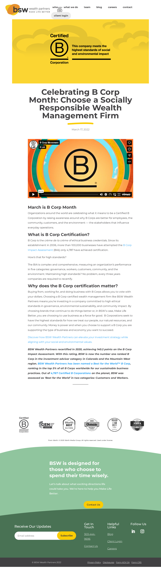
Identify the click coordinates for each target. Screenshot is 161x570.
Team (87, 7)
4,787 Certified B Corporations (71, 373)
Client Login (61, 15)
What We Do (71, 7)
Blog (99, 7)
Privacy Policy (94, 562)
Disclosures (108, 562)
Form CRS (136, 562)
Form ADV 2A (123, 562)
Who (55, 7)
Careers (112, 7)
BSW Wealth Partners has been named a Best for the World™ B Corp (84, 363)
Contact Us (93, 504)
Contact (127, 7)
